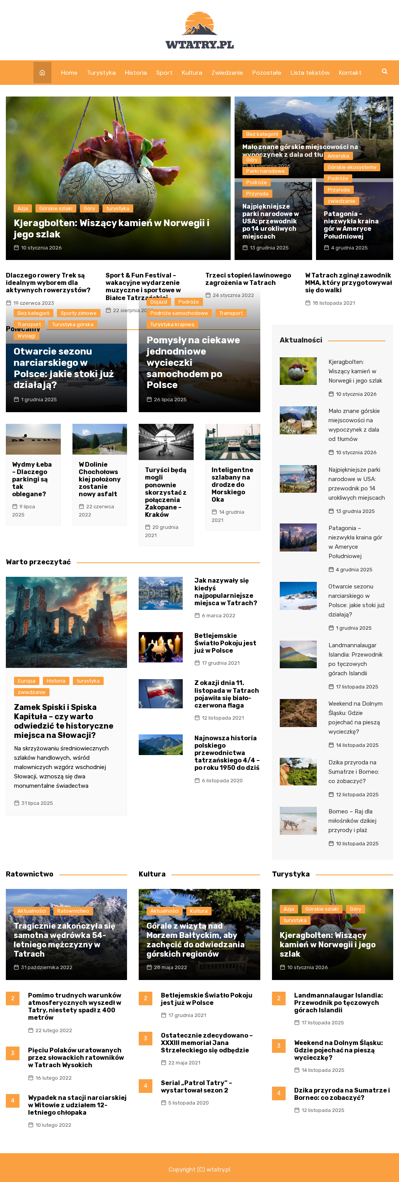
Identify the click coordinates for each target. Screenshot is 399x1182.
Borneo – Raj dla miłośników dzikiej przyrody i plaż (352, 821)
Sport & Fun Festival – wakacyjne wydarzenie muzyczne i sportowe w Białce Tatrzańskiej (143, 287)
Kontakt (350, 72)
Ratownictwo (73, 911)
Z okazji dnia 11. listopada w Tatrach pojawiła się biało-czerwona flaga (226, 694)
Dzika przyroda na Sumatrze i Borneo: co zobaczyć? (353, 772)
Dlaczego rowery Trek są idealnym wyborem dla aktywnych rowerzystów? (48, 283)
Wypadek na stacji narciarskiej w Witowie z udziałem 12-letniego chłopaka (77, 1105)
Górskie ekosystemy (352, 167)
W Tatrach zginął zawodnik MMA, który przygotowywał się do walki (348, 283)
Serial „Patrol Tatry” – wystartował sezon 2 (196, 1086)
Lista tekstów (310, 72)
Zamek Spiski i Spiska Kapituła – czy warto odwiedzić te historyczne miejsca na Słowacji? (63, 721)
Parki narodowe (265, 171)
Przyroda (257, 194)
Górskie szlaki (55, 208)
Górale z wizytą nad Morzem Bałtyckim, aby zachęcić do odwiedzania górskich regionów (196, 940)
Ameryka (338, 156)
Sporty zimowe (79, 313)
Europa (26, 681)
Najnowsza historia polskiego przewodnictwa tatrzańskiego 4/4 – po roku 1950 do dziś (227, 753)
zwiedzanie (341, 201)
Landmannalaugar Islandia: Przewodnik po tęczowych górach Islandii (338, 1003)
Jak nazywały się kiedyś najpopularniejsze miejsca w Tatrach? (225, 592)
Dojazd (158, 302)
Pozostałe (266, 72)
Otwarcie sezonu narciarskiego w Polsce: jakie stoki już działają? (64, 368)
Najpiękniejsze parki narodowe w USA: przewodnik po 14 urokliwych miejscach (270, 221)
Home (69, 72)
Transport (29, 324)
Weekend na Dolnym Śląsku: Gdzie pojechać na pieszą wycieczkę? (338, 1050)
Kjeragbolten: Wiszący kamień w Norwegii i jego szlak (355, 371)
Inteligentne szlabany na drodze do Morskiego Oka (232, 485)
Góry (89, 208)
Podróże (256, 182)
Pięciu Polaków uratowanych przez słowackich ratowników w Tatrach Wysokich (76, 1058)
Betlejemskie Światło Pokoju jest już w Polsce (225, 643)
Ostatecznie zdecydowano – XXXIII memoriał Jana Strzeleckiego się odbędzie (207, 1043)
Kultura (192, 72)
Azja (23, 208)
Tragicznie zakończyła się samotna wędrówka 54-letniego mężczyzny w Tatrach (64, 940)
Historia (136, 72)
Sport (164, 72)
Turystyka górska (73, 324)
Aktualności (32, 911)
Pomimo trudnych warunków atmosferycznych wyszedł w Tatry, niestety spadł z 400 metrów (74, 1007)
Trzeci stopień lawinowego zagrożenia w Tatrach (248, 279)
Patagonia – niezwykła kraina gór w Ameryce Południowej (351, 225)
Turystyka (101, 72)
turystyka (117, 208)
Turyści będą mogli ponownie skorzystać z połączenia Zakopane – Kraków (166, 492)
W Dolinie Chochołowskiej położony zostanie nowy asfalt (100, 479)
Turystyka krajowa (172, 324)
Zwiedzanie (227, 72)
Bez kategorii (262, 134)
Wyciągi (26, 336)
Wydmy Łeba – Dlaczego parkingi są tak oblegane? (32, 479)
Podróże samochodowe (179, 313)
